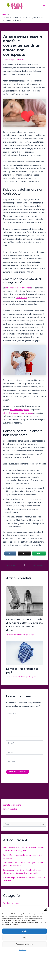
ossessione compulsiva (19, 409)
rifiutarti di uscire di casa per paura (18, 413)
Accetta (24, 931)
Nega (25, 937)
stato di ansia (21, 297)
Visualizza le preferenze (24, 944)
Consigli (25, 634)
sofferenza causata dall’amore (18, 287)
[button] (45, 909)
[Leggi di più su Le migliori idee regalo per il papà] (24, 652)
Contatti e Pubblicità (12, 805)
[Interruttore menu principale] (44, 6)
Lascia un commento (13, 634)
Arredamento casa (11, 903)
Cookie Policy (23, 950)
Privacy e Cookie (10, 809)
